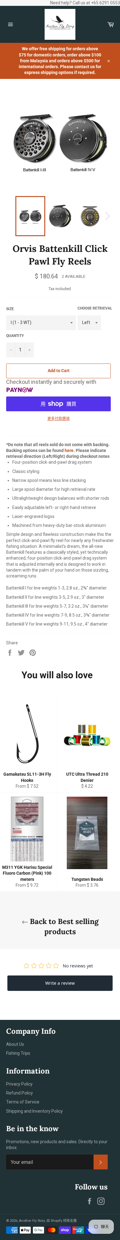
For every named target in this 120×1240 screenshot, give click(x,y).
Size (10, 309)
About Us (15, 1044)
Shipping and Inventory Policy (34, 1111)
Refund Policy (19, 1092)
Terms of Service (22, 1101)
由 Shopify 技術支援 (61, 1221)
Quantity (15, 336)
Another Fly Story (32, 1221)
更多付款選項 (58, 419)
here (69, 450)
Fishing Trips (18, 1053)
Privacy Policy (19, 1084)
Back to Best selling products (63, 926)
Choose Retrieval (95, 308)
